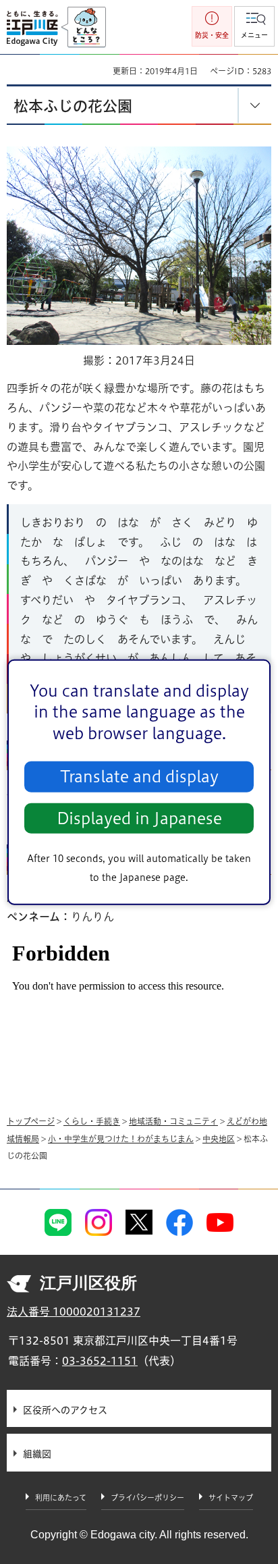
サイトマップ (230, 1497)
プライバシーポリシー (147, 1497)
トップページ (31, 1121)
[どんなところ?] (83, 28)
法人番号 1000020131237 (73, 1311)
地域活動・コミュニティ (173, 1121)
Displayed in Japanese (139, 818)
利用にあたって (60, 1497)
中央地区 (218, 1139)
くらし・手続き (91, 1121)
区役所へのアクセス (65, 1410)
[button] (254, 26)
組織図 (37, 1454)
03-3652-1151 (100, 1360)
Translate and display (139, 776)
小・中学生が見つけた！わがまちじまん (121, 1139)
